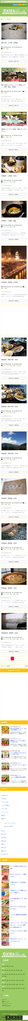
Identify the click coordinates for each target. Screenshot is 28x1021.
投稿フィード (5, 1001)
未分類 (3, 837)
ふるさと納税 (5, 805)
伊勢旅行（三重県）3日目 (9, 176)
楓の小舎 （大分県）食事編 (9, 43)
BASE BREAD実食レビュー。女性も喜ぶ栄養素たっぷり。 (18, 729)
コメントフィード (6, 1003)
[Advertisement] (14, 320)
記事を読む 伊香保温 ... (14, 651)
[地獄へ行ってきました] (14, 120)
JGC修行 (4, 795)
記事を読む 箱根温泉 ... (14, 378)
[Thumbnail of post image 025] (14, 442)
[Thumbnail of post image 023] (14, 32)
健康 (3, 815)
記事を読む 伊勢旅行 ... (14, 194)
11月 (19, 980)
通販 (3, 851)
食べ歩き (19, 365)
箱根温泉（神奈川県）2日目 (9, 406)
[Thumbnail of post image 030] (14, 348)
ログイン (4, 999)
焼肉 (3, 844)
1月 (3, 970)
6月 (5, 966)
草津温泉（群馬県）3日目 (9, 498)
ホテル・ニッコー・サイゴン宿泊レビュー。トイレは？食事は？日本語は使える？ (18, 925)
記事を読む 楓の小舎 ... (14, 61)
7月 (16, 970)
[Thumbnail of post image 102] (14, 622)
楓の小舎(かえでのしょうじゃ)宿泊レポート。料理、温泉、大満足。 (13, 86)
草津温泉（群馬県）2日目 (9, 543)
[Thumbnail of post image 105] (14, 263)
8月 (7, 966)
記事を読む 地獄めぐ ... (14, 149)
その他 (3, 798)
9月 (9, 966)
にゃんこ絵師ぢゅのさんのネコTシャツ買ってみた (18, 753)
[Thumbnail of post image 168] (14, 488)
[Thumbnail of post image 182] (14, 395)
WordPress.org (6, 1005)
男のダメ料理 (8, 826)
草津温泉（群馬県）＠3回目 (9, 282)
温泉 (7, 48)
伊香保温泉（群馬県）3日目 (9, 633)
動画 (3, 818)
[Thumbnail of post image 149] (14, 532)
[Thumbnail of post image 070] (14, 210)
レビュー (4, 812)
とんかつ (4, 802)
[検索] (26, 1)
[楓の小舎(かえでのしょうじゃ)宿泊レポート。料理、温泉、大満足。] (14, 75)
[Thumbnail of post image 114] (14, 165)
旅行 (4, 48)
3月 (7, 970)
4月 (9, 970)
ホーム (3, 19)
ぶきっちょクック (9, 823)
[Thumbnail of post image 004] (14, 577)
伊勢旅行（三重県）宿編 (8, 221)
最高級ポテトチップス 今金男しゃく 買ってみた (18, 741)
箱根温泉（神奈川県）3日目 (9, 359)
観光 (11, 137)
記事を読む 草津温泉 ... (14, 300)
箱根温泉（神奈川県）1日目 (9, 453)
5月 (12, 970)
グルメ (4, 182)
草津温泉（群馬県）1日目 (9, 588)
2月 (3, 966)
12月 (5, 976)
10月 (12, 966)
